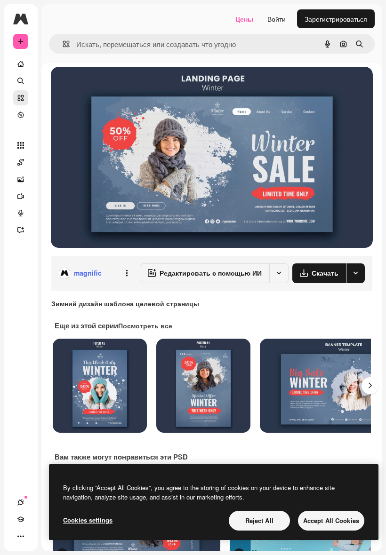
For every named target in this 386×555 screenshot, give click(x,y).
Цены (244, 19)
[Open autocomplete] (62, 44)
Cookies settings (88, 519)
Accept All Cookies (331, 520)
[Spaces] (20, 162)
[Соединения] (20, 502)
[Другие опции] (126, 273)
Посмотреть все (145, 325)
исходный (114, 84)
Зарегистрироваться (336, 19)
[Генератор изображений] (20, 179)
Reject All (259, 520)
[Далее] (370, 386)
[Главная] (20, 63)
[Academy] (20, 519)
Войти (276, 19)
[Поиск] (20, 80)
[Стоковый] (20, 97)
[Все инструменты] (20, 145)
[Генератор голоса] (20, 213)
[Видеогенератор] (20, 196)
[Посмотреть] (20, 114)
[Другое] (20, 536)
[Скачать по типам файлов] (355, 273)
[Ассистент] (20, 230)
